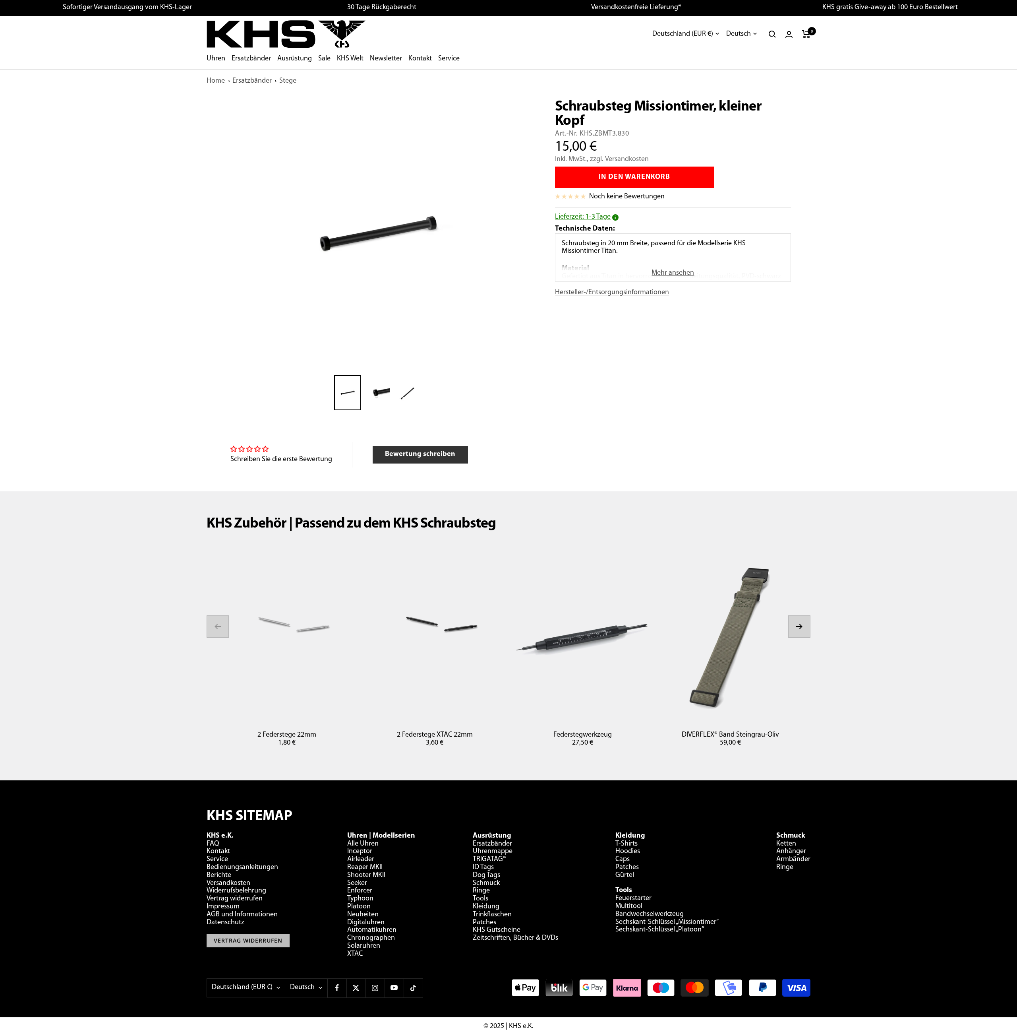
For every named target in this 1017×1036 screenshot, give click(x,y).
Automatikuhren (371, 930)
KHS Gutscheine (496, 930)
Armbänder (793, 859)
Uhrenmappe (492, 851)
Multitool (628, 906)
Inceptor (359, 851)
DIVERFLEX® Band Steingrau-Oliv (730, 735)
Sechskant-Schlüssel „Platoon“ (659, 929)
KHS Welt (350, 58)
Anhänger (791, 851)
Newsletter (386, 58)
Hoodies (627, 851)
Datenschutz (225, 922)
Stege (287, 81)
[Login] (789, 34)
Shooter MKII (366, 875)
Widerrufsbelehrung (236, 890)
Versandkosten (627, 159)
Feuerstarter (633, 898)
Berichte (219, 875)
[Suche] (772, 34)
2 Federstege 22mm (286, 735)
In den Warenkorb (634, 177)
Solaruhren (363, 946)
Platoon (359, 906)
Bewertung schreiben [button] (420, 454)
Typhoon (360, 898)
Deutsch (738, 34)
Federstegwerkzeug (582, 735)
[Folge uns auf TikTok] (413, 987)
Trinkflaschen (492, 914)
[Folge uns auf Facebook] (336, 987)
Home (216, 81)
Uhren (216, 58)
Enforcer (359, 890)
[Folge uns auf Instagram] (375, 987)
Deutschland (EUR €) (682, 34)
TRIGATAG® (489, 859)
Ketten (786, 844)
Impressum (223, 906)
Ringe (481, 890)
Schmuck (486, 883)
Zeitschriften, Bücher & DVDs (515, 938)
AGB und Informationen (242, 914)
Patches (484, 922)
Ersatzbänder (251, 58)
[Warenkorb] (806, 34)
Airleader (360, 859)
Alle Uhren (363, 844)
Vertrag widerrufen (235, 898)
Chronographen (371, 938)
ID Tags (483, 867)
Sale (324, 58)
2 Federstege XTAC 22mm (435, 735)
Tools (480, 898)
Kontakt (420, 58)
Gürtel (624, 875)
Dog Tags (486, 875)
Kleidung (486, 906)
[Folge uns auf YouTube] (394, 987)
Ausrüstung (294, 58)
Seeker (357, 883)
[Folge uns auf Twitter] (355, 987)
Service (449, 58)
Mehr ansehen (673, 273)
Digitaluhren (366, 922)
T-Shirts (626, 844)
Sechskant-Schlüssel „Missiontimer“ (667, 922)
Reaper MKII (365, 867)
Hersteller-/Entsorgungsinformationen (612, 292)
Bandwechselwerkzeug (649, 914)
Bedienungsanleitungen (242, 867)
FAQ (213, 844)
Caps (622, 859)
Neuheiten (363, 914)
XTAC (355, 954)
